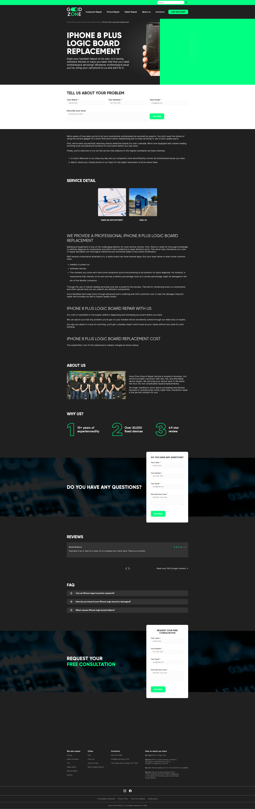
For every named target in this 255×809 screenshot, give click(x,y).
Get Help (157, 116)
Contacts (159, 12)
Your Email (155, 100)
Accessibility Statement (106, 799)
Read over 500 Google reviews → (172, 568)
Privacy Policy (123, 799)
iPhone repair (76, 22)
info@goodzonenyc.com (120, 759)
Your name (155, 462)
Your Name (72, 100)
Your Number (114, 100)
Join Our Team (93, 763)
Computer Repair (94, 12)
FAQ (89, 755)
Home (69, 22)
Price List (91, 759)
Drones (69, 755)
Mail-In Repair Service (96, 767)
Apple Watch (71, 767)
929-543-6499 (178, 12)
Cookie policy (153, 799)
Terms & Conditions (138, 799)
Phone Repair (113, 12)
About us (146, 12)
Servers (69, 775)
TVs (68, 763)
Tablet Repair (130, 12)
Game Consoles (72, 759)
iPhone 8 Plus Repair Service (91, 22)
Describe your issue (76, 111)
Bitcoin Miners (72, 771)
